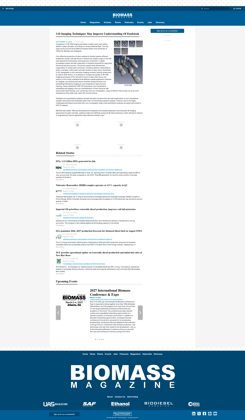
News (92, 354)
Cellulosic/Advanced (113, 170)
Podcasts (129, 22)
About (110, 397)
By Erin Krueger (70, 164)
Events (140, 22)
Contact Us (120, 397)
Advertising (132, 397)
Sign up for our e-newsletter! (167, 31)
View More (129, 334)
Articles (107, 22)
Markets (108, 239)
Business (101, 170)
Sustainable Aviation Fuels (88, 170)
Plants (118, 22)
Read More (60, 180)
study (88, 46)
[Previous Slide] (58, 313)
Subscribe (147, 354)
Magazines (95, 22)
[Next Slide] (140, 313)
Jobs (149, 22)
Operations (67, 194)
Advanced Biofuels (70, 170)
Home (83, 22)
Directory (160, 22)
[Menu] (3, 9)
